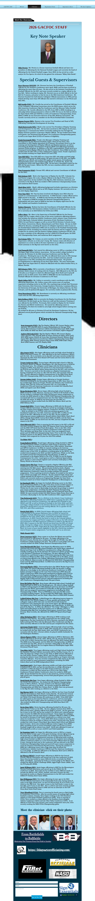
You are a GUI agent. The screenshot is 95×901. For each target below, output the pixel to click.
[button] (23, 822)
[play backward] (16, 822)
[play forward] (78, 822)
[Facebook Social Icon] (61, 895)
